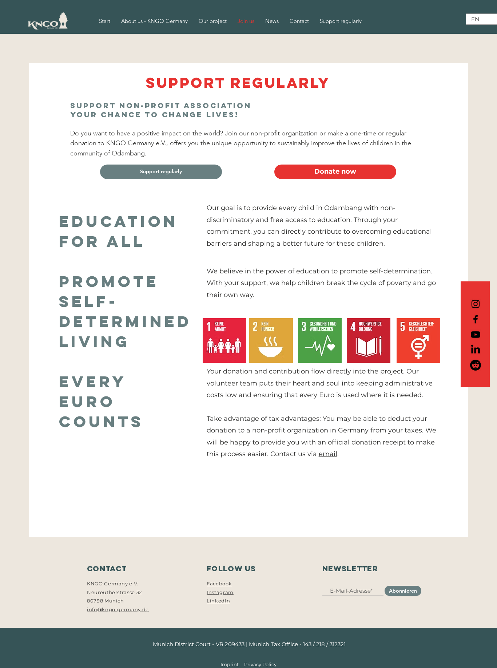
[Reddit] (475, 365)
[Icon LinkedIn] (475, 349)
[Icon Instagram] (475, 304)
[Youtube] (475, 334)
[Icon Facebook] (475, 319)
